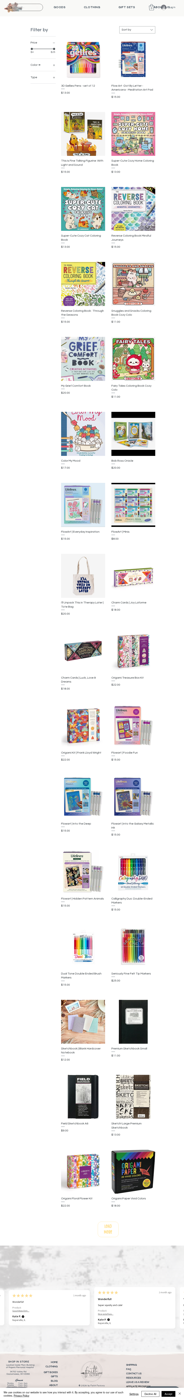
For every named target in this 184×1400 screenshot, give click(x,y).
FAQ (128, 1369)
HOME (54, 1362)
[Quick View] (83, 59)
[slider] (32, 49)
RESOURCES (133, 1378)
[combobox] (137, 29)
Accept (168, 1394)
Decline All (150, 1394)
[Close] (180, 1394)
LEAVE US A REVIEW (137, 1382)
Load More (108, 1229)
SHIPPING (131, 1365)
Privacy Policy (21, 1395)
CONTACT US (133, 1373)
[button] (59, 7)
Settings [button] (134, 1394)
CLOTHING (51, 1366)
